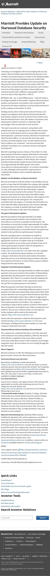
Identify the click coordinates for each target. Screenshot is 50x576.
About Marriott (19, 534)
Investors (8, 548)
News (38, 537)
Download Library (7, 500)
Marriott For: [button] (7, 534)
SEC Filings (5, 489)
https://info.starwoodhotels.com (14, 251)
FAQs (42, 41)
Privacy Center (18, 559)
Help (17, 556)
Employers (9, 541)
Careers (19, 541)
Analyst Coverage (9, 41)
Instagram (38, 442)
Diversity (30, 537)
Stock (40, 32)
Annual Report (6, 480)
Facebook (5, 442)
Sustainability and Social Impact (16, 37)
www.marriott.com (39, 435)
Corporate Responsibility (14, 537)
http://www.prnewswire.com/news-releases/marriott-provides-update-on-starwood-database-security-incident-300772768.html (24, 452)
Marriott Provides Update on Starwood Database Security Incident (24, 12)
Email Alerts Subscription (10, 506)
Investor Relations (8, 11)
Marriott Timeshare (39, 556)
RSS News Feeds (7, 503)
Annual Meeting (29, 41)
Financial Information (24, 32)
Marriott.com (14, 562)
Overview (6, 32)
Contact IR (7, 46)
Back (41, 63)
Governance (40, 37)
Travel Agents (31, 541)
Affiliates (39, 545)
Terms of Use (5, 559)
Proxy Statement (7, 483)
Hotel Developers (26, 545)
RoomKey (26, 556)
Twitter (28, 442)
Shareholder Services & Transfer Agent (16, 486)
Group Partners (11, 545)
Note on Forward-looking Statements (15, 492)
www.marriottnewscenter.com (12, 440)
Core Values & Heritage (37, 534)
